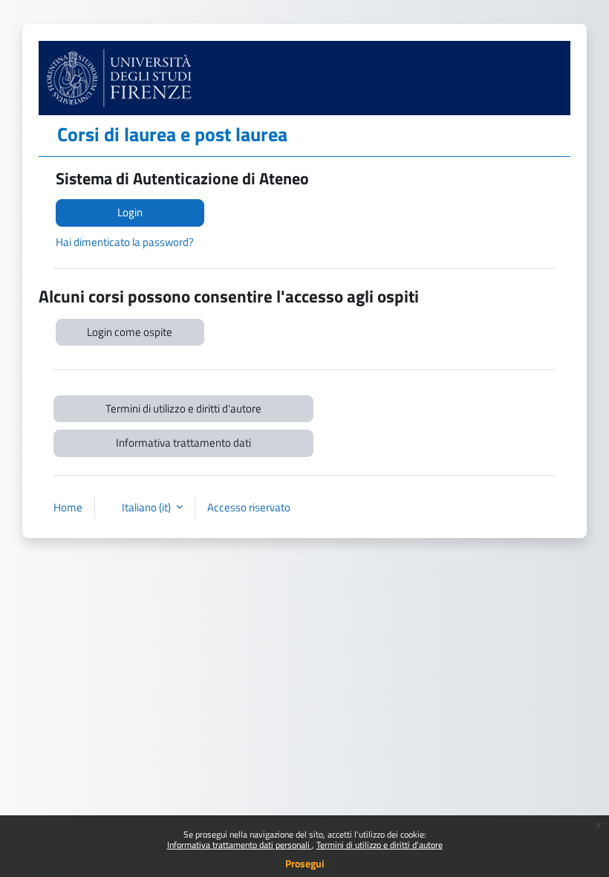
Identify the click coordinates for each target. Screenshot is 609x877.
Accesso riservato (248, 507)
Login (130, 212)
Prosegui (305, 863)
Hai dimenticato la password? (125, 241)
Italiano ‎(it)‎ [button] (147, 507)
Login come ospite (129, 331)
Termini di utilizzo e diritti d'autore (379, 845)
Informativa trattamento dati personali (239, 845)
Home (67, 507)
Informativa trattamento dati (183, 442)
